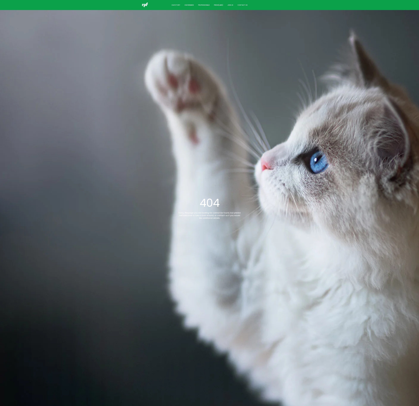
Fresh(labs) (218, 5)
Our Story (176, 5)
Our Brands (189, 5)
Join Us (230, 5)
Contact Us (242, 5)
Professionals (204, 5)
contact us (222, 215)
